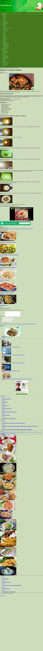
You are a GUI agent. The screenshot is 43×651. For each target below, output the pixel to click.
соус (8, 433)
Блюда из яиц (5, 29)
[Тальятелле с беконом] (8, 278)
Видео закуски (5, 58)
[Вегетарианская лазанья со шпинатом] (8, 265)
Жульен (4, 35)
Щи (3, 17)
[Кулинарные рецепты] (5, 8)
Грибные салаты (6, 43)
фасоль (11, 433)
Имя (1, 317)
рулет (0, 433)
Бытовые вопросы (6, 63)
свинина (6, 433)
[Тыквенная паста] (8, 303)
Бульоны (4, 21)
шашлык (13, 433)
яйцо (15, 433)
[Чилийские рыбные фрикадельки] (8, 537)
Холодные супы (5, 22)
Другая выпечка (5, 52)
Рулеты (4, 33)
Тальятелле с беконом (4, 280)
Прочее (3, 62)
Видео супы (5, 24)
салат (3, 433)
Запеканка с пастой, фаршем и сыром (7, 242)
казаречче (5, 226)
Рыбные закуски (5, 56)
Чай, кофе (5, 61)
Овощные (4, 28)
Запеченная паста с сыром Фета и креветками (9, 254)
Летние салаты (5, 44)
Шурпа (4, 20)
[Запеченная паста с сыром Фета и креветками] (8, 253)
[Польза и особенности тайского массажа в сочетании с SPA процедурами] (6, 362)
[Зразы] (8, 528)
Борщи (4, 16)
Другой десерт (5, 54)
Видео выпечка (5, 51)
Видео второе (5, 39)
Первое (3, 14)
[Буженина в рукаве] (8, 462)
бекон (1, 226)
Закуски (3, 55)
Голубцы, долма (5, 30)
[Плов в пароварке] (6, 518)
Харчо (4, 19)
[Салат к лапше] (8, 509)
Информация (5, 13)
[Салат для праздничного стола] (8, 443)
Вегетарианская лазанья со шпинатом (7, 267)
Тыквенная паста (3, 305)
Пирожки (4, 50)
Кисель (4, 59)
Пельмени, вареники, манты (7, 27)
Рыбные (4, 26)
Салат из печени (5, 46)
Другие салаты (5, 48)
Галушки (4, 36)
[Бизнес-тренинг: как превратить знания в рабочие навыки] (6, 346)
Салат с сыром (5, 47)
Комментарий (2, 316)
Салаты (3, 40)
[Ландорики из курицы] (8, 565)
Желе (4, 53)
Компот (4, 60)
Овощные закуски (6, 57)
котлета (13, 432)
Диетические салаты (6, 45)
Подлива (4, 38)
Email (1, 319)
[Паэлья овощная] (8, 490)
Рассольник (5, 18)
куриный (20, 432)
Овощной (4, 41)
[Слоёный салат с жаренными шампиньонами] (8, 556)
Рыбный (4, 42)
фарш (9, 433)
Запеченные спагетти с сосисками (7, 292)
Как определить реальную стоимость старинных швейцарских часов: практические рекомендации (17, 378)
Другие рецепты (5, 23)
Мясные (4, 25)
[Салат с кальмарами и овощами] (8, 481)
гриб (2, 226)
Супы (4, 15)
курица (23, 432)
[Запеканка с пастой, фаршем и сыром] (8, 240)
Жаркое (4, 32)
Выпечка (3, 49)
